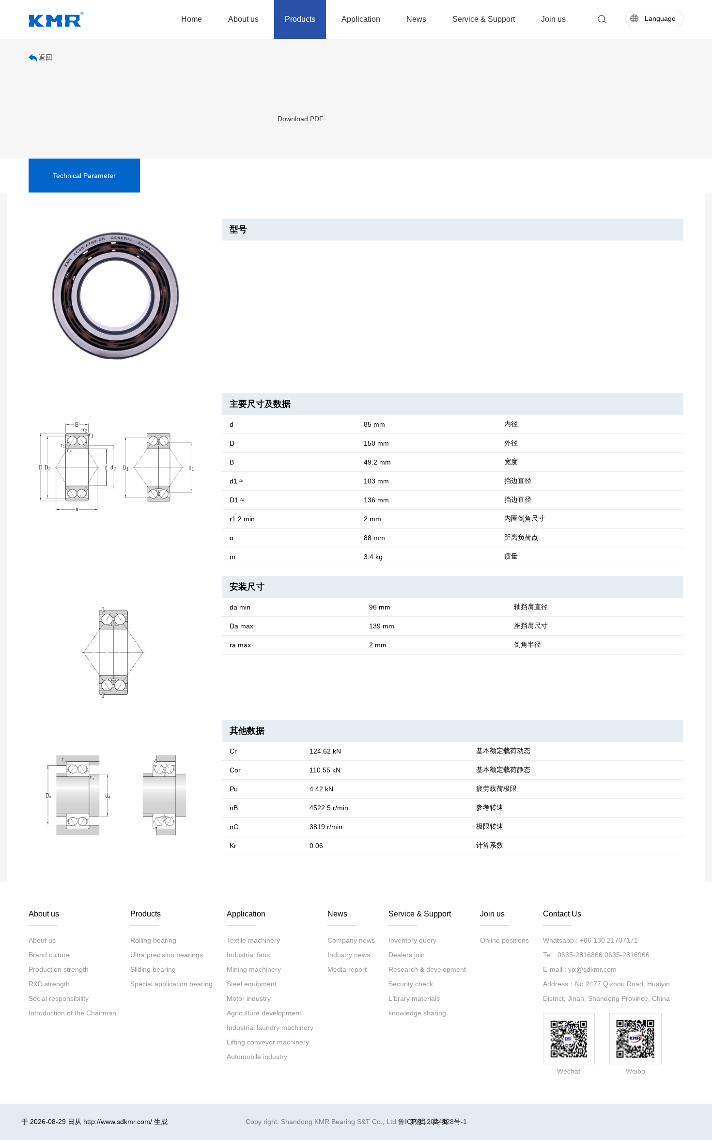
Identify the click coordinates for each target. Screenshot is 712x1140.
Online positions (504, 940)
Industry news (348, 955)
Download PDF (301, 119)
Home (191, 19)
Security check (410, 984)
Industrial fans (248, 955)
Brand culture (49, 955)
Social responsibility (59, 998)
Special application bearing (171, 984)
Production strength (59, 969)
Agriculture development (264, 1013)
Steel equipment (252, 984)
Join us (553, 19)
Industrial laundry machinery (270, 1027)
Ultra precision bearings (166, 955)
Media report (347, 969)
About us (243, 19)
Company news (351, 940)
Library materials (414, 998)
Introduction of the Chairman (72, 1013)
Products (300, 19)
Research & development (427, 969)
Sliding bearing (153, 969)
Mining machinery (254, 969)
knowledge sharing (417, 1013)
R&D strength (49, 984)
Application (360, 19)
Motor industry (249, 998)
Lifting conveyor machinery (268, 1042)
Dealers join (406, 955)
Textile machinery (253, 940)
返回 (44, 57)
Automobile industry (257, 1056)
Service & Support (483, 19)
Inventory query (412, 940)
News (416, 19)
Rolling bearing (153, 940)
